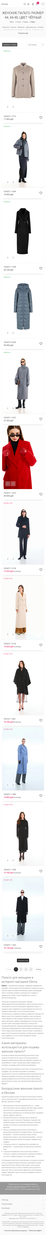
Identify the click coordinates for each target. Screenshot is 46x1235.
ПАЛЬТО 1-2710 (10, 116)
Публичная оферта (35, 1230)
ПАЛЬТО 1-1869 (10, 794)
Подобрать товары (9, 45)
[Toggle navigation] (43, 4)
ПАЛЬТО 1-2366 (10, 191)
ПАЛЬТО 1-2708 (10, 267)
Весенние (21, 27)
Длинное (28, 30)
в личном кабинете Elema (22, 1185)
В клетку (14, 27)
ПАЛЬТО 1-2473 (10, 417)
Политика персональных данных (15, 1230)
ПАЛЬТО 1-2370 (10, 493)
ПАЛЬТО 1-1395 (10, 869)
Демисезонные (31, 27)
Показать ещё (23, 33)
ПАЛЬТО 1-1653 (10, 945)
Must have (5, 27)
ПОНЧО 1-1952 (9, 719)
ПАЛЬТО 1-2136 (10, 568)
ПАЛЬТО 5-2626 (10, 342)
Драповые (36, 30)
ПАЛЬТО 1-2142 (10, 643)
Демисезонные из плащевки (13, 30)
